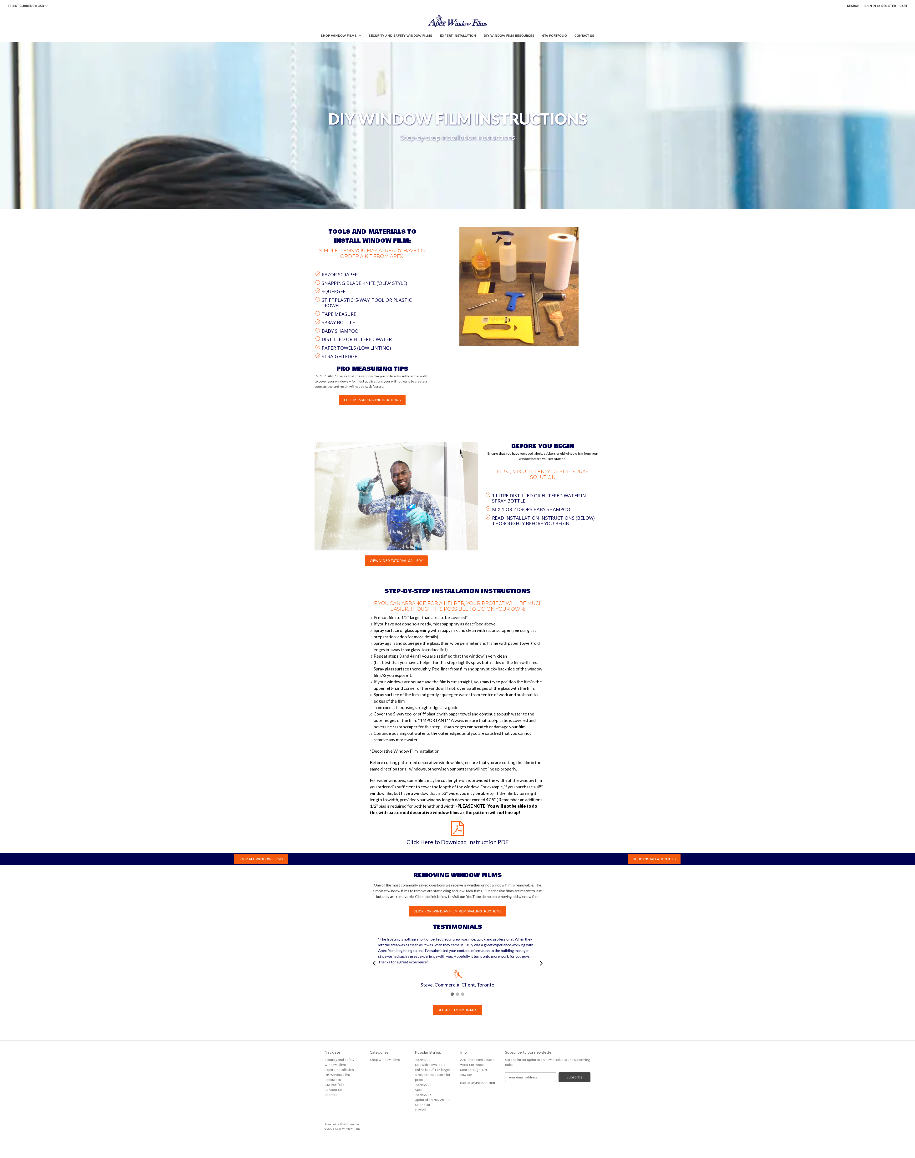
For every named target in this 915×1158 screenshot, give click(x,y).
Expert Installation (458, 35)
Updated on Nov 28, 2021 (433, 1100)
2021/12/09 (423, 1085)
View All (420, 1110)
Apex (418, 1090)
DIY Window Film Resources (509, 35)
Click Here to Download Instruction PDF (457, 841)
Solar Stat (422, 1105)
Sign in (870, 6)
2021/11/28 (423, 1060)
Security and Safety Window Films (400, 35)
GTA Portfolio (554, 35)
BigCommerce (349, 1124)
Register (888, 6)
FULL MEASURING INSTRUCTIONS (372, 400)
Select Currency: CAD (26, 6)
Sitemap (331, 1095)
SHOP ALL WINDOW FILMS (261, 859)
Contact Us (584, 35)
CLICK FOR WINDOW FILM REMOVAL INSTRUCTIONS (457, 911)
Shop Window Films (339, 35)
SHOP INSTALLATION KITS (654, 859)
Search (853, 6)
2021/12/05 (423, 1095)
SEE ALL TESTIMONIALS (457, 1010)
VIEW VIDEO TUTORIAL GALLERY (396, 560)
